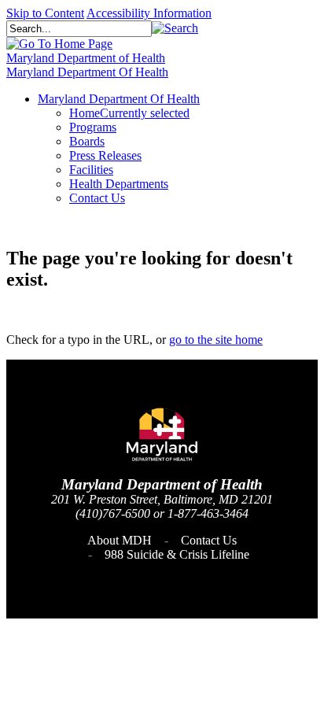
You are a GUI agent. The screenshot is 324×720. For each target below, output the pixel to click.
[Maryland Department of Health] (59, 43)
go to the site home (216, 339)
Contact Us (209, 540)
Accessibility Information (149, 13)
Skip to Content (45, 13)
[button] (175, 28)
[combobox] (79, 28)
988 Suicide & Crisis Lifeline (177, 554)
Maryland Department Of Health (87, 72)
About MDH (119, 540)
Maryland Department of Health (85, 58)
